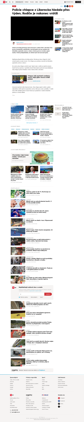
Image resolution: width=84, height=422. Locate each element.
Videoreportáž (29, 228)
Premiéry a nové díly (30, 401)
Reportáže (28, 389)
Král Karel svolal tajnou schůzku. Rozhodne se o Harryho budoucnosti (32, 176)
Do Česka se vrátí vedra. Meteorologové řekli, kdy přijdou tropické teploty (67, 24)
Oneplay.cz (42, 370)
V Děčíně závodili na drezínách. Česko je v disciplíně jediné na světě (39, 268)
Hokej (43, 383)
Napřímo (28, 381)
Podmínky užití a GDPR (46, 401)
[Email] (70, 6)
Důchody (12, 381)
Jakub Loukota (19, 42)
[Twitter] (67, 6)
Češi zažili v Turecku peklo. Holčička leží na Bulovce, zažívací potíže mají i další (67, 30)
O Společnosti (45, 400)
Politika (11, 383)
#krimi (12, 129)
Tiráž (11, 403)
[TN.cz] (5, 2)
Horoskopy (60, 379)
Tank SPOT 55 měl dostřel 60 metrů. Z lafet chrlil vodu (67, 108)
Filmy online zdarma (30, 403)
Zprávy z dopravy (61, 381)
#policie (32, 129)
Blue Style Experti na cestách (32, 383)
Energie (11, 387)
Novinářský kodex (13, 407)
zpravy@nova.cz (16, 412)
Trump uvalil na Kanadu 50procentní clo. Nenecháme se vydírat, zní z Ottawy (39, 351)
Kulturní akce (60, 387)
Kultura (11, 389)
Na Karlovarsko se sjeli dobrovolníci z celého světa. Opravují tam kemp (38, 240)
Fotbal (43, 379)
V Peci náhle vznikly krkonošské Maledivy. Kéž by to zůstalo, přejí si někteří (37, 362)
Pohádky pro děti (29, 405)
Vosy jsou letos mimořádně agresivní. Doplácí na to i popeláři (38, 313)
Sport (41, 2)
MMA (43, 389)
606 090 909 (15, 410)
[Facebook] (65, 6)
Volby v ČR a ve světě (14, 379)
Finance (11, 385)
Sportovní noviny (29, 385)
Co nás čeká (29, 209)
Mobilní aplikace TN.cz (14, 398)
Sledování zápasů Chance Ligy (32, 409)
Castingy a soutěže (46, 407)
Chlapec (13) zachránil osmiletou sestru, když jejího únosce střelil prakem (39, 77)
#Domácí (18, 129)
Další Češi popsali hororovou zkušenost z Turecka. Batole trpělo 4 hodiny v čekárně (46, 133)
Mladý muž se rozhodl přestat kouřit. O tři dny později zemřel (39, 202)
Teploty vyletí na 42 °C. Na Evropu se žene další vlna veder (38, 192)
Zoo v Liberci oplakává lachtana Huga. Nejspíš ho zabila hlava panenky (24, 141)
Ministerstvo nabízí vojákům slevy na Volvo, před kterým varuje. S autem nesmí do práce (24, 133)
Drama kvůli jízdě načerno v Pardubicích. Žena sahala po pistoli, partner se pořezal (31, 116)
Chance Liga (44, 381)
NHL (43, 387)
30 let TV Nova (45, 409)
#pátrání (38, 129)
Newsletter (12, 405)
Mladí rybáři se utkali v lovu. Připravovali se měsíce (39, 221)
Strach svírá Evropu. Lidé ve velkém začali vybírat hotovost (67, 36)
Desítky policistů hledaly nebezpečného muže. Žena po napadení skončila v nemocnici (17, 116)
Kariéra (43, 403)
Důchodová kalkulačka (62, 385)
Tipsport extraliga (45, 385)
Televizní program (45, 405)
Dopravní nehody (61, 383)
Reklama (44, 398)
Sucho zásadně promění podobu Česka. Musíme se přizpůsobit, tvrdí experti (39, 323)
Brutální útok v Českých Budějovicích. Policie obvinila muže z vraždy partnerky (46, 116)
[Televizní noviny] (15, 370)
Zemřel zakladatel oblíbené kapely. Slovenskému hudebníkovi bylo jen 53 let (67, 43)
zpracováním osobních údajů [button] (35, 290)
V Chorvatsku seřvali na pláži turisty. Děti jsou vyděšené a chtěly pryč (67, 49)
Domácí (28, 301)
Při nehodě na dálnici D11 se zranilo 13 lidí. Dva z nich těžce (46, 141)
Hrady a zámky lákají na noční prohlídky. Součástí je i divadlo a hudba (39, 259)
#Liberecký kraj (25, 129)
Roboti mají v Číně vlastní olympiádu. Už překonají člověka (39, 230)
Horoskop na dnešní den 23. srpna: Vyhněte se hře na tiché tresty (37, 211)
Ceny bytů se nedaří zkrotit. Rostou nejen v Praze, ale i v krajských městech (39, 342)
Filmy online (28, 400)
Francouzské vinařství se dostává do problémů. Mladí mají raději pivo (38, 249)
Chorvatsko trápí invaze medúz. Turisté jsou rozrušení (20, 156)
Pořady (26, 2)
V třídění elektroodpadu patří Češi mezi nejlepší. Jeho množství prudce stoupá (39, 332)
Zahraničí (28, 199)
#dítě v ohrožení (45, 129)
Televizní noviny (29, 379)
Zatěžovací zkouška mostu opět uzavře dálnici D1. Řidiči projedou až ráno (38, 303)
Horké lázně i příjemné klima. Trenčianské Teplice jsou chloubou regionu (67, 115)
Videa (36, 2)
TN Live (32, 2)
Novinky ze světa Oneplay (31, 407)
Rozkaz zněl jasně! (29, 387)
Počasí (46, 2)
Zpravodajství (19, 2)
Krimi (14, 6)
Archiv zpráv (12, 401)
